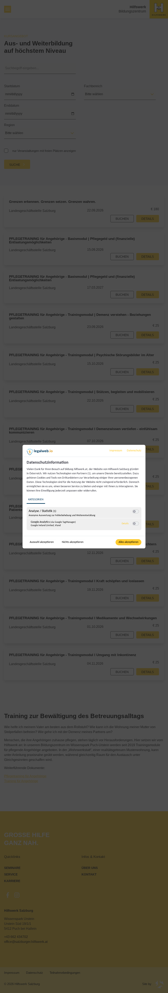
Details (125, 523)
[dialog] (84, 496)
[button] (134, 511)
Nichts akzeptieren (72, 542)
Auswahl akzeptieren (42, 542)
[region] (84, 497)
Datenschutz (134, 450)
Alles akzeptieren (128, 542)
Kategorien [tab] (35, 499)
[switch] (135, 511)
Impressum (115, 450)
